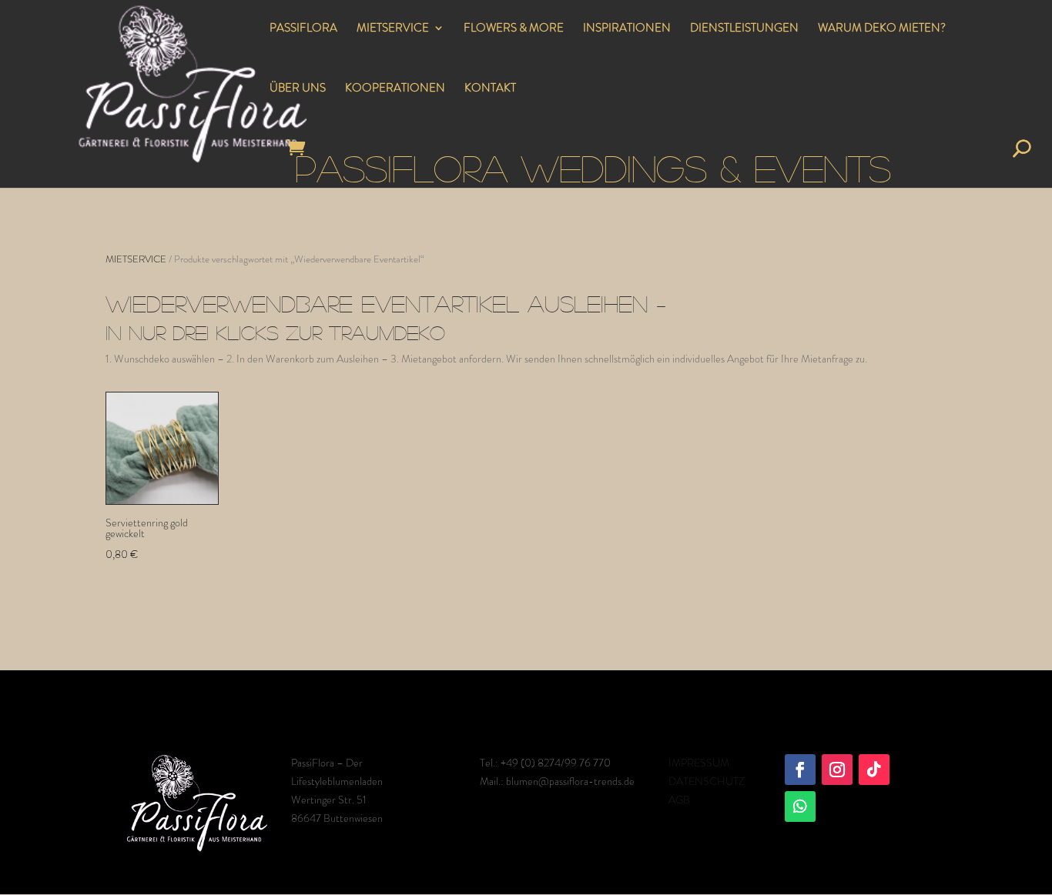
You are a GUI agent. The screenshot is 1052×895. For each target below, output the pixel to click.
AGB (679, 799)
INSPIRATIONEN (627, 29)
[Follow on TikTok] (874, 769)
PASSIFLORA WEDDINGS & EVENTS (593, 167)
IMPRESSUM (698, 762)
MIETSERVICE (393, 29)
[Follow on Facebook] (800, 769)
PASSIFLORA (303, 29)
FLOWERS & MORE (514, 29)
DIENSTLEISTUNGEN (744, 29)
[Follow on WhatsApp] (800, 806)
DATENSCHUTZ (706, 781)
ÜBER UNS (298, 89)
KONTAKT (490, 89)
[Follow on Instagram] (837, 769)
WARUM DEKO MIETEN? (882, 29)
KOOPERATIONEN (395, 89)
